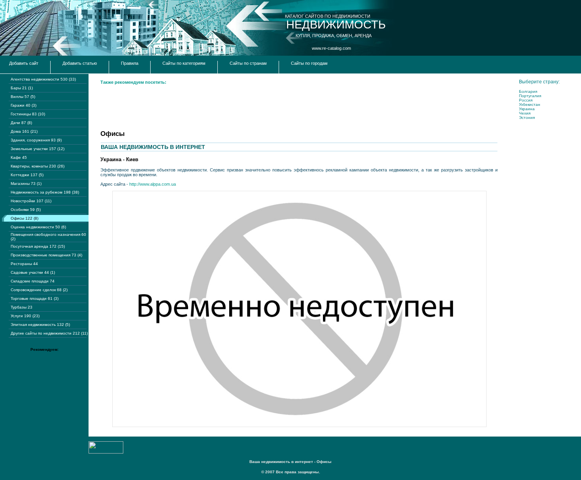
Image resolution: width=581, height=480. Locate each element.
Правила (129, 63)
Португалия (530, 96)
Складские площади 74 (33, 281)
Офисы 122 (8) (24, 218)
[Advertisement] (244, 106)
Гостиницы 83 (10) (28, 114)
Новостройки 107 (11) (31, 201)
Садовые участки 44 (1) (33, 272)
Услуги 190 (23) (25, 316)
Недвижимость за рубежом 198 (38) (45, 192)
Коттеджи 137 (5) (27, 175)
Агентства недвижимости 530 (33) (43, 79)
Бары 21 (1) (22, 88)
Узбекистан (529, 104)
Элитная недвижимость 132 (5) (40, 324)
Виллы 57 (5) (23, 96)
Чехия (524, 113)
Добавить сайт (23, 63)
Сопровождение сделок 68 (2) (39, 290)
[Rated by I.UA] (106, 452)
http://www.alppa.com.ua (152, 184)
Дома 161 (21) (24, 131)
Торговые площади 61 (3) (34, 298)
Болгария (528, 91)
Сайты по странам (248, 63)
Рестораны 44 (24, 264)
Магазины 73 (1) (26, 183)
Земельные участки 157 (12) (37, 149)
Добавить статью (79, 63)
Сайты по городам (309, 63)
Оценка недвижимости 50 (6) (38, 227)
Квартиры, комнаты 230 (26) (37, 166)
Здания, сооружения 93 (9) (36, 140)
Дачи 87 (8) (21, 122)
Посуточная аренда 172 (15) (38, 246)
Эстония (527, 117)
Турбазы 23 (21, 307)
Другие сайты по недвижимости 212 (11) (49, 333)
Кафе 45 (19, 157)
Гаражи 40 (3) (23, 105)
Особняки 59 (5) (26, 209)
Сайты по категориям (184, 63)
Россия (525, 100)
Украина (527, 109)
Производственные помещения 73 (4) (46, 255)
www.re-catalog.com (331, 48)
